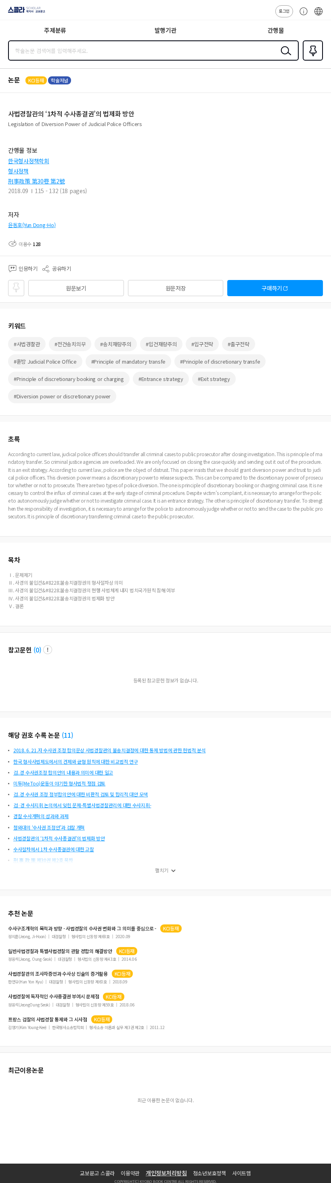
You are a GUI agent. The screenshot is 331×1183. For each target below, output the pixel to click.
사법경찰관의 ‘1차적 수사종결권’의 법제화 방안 (59, 838)
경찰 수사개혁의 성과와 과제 (41, 816)
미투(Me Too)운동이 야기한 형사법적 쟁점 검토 (59, 783)
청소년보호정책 (209, 1173)
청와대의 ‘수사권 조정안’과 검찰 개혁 (49, 827)
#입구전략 (202, 344)
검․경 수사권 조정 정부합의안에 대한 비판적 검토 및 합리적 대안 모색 (80, 794)
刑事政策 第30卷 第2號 (36, 181)
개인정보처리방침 (166, 1173)
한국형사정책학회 (28, 161)
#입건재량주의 (161, 344)
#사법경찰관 (27, 344)
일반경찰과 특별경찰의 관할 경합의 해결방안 (60, 951)
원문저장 (176, 288)
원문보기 (76, 288)
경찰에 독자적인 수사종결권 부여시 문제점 (53, 996)
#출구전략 (238, 344)
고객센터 (301, 15)
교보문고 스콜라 (97, 1173)
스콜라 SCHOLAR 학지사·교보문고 (25, 12)
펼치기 (161, 870)
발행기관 (166, 30)
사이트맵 (241, 1173)
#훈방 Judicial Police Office (45, 361)
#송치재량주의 (115, 344)
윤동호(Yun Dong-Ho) (32, 225)
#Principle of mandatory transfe (128, 361)
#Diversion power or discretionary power (62, 396)
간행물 (276, 30)
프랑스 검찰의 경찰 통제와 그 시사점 (47, 1019)
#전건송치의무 (70, 344)
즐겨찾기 (311, 60)
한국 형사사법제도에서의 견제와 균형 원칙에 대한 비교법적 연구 (75, 761)
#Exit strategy (214, 379)
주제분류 (55, 30)
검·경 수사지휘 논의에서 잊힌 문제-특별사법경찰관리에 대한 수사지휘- (82, 805)
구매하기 (272, 288)
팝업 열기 (47, 649)
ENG (318, 15)
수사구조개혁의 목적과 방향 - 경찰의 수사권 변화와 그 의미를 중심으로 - (82, 928)
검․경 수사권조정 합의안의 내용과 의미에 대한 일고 (63, 772)
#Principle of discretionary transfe (220, 361)
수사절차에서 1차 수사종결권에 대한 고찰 (53, 849)
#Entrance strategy (160, 379)
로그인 (284, 11)
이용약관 (130, 1173)
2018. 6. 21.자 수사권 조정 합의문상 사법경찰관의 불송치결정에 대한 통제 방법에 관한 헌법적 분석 (109, 750)
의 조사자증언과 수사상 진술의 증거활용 (58, 973)
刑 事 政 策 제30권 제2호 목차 (43, 860)
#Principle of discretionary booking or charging (69, 379)
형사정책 (18, 171)
